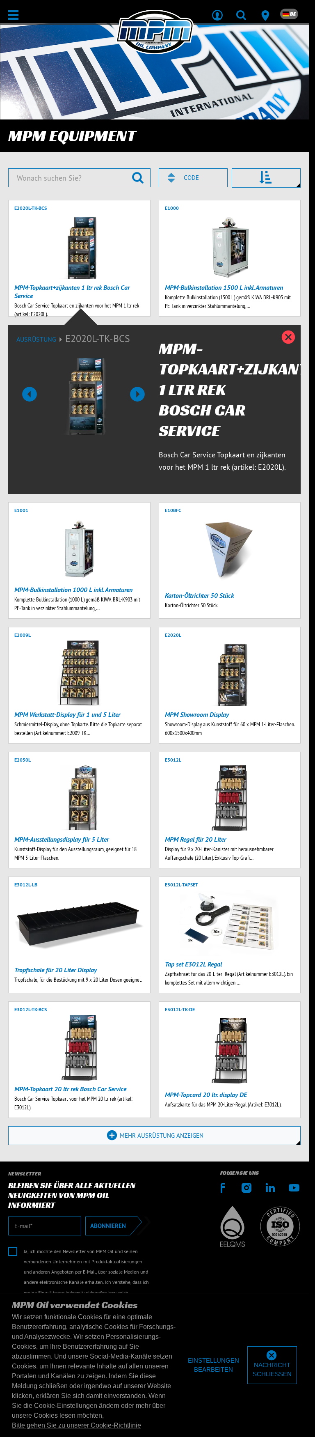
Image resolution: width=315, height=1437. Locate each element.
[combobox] (193, 178)
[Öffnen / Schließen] (13, 15)
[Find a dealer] (265, 9)
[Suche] (241, 9)
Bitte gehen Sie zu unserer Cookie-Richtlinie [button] (76, 1425)
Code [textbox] (191, 177)
